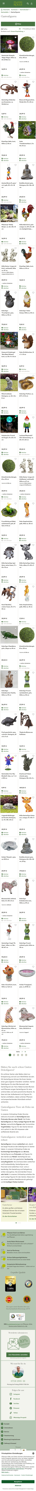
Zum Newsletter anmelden (18, 1355)
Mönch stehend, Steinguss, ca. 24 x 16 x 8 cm (9, 396)
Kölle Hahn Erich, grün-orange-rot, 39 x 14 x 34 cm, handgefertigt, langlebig (26, 227)
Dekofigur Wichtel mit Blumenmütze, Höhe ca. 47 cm (9, 1028)
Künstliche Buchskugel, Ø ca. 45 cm (26, 56)
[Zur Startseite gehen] (18, 3)
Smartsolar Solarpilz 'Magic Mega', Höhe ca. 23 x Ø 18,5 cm (9, 58)
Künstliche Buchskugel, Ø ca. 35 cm (9, 478)
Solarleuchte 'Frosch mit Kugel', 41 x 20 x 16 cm (9, 438)
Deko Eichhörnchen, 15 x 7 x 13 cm (26, 353)
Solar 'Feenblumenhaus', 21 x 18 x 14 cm (26, 144)
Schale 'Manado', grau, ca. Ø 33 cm (9, 858)
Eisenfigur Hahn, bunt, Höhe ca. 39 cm (26, 267)
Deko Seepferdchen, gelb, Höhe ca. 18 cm (26, 606)
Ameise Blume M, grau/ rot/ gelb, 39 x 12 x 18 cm (9, 185)
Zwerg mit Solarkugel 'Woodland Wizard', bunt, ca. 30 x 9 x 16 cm (9, 354)
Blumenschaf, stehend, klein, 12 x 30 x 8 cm (9, 900)
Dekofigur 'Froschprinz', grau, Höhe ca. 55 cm (8, 313)
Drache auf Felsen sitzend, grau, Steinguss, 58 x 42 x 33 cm (26, 776)
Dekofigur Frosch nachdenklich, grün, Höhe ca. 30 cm (25, 693)
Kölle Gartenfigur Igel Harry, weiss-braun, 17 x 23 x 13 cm (9, 565)
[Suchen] (28, 3)
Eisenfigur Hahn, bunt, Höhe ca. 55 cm (9, 142)
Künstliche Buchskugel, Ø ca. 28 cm (26, 647)
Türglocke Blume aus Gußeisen (26, 733)
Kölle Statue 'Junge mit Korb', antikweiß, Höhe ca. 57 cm (9, 268)
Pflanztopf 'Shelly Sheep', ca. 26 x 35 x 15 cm (9, 227)
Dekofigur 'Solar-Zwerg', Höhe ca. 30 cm (26, 312)
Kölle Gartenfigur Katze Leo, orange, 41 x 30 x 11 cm (26, 818)
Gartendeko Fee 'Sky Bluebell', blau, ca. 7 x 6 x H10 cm (9, 776)
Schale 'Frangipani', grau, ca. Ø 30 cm (25, 986)
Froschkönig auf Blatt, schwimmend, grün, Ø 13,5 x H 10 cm (9, 524)
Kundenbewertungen (13, 1324)
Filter (19, 24)
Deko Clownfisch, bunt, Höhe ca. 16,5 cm (9, 986)
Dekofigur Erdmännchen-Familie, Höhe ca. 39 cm (9, 693)
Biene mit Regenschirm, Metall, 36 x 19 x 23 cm (26, 101)
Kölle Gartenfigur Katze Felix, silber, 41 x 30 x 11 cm (26, 565)
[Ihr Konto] (31, 3)
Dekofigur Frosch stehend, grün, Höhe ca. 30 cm (26, 945)
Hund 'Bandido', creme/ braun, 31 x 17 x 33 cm (9, 607)
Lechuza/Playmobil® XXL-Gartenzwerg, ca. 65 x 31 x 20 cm (26, 438)
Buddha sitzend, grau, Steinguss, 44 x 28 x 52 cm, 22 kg (26, 859)
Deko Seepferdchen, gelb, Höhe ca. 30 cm (26, 522)
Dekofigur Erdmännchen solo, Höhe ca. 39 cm (25, 901)
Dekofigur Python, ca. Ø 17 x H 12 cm (26, 395)
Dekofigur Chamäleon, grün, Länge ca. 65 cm (9, 647)
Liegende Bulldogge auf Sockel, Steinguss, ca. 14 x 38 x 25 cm (9, 818)
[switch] (20, 1319)
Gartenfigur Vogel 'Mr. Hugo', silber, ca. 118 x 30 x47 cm (9, 945)
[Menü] (3, 3)
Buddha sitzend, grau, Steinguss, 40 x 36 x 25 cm (26, 185)
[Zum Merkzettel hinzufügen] (15, 37)
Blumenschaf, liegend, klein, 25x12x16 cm (26, 1027)
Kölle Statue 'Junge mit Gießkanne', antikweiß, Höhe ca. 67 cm (26, 479)
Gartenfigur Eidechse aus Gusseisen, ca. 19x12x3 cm (8, 102)
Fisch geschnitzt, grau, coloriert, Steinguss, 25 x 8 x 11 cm (9, 734)
